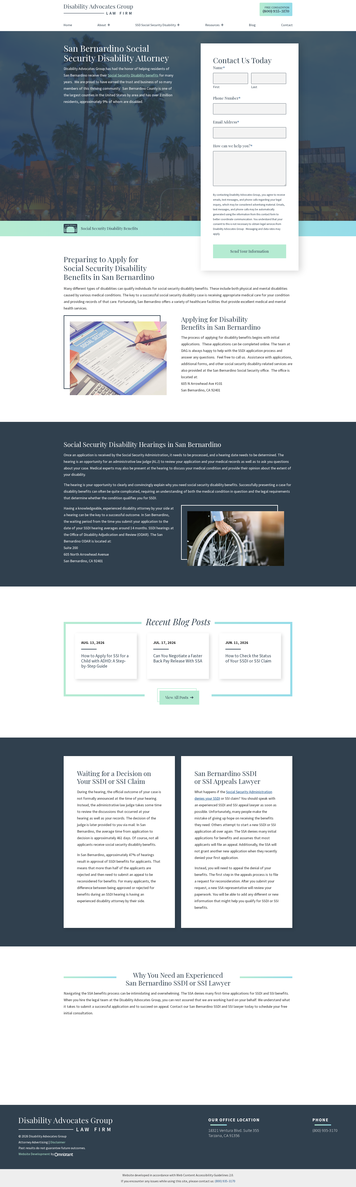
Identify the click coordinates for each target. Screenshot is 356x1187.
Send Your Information (249, 251)
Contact (287, 25)
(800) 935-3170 (225, 1181)
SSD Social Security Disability (155, 25)
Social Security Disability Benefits (109, 228)
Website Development (34, 1154)
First (216, 87)
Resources (212, 25)
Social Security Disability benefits (133, 75)
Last (254, 87)
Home (67, 25)
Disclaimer (57, 1142)
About (101, 25)
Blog (252, 25)
